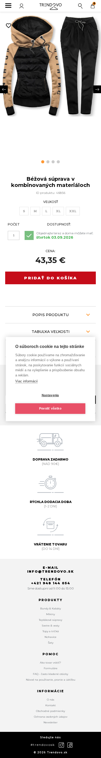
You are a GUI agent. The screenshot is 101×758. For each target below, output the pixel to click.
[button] (42, 161)
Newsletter (50, 722)
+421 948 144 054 (50, 583)
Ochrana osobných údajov (50, 716)
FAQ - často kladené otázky (50, 674)
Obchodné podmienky (50, 711)
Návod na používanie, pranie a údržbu (50, 679)
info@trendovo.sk (50, 571)
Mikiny (50, 614)
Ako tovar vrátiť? (50, 662)
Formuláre (50, 668)
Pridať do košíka (50, 277)
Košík (94, 3)
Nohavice (50, 637)
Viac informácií (26, 381)
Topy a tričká (50, 631)
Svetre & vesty (50, 625)
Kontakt (50, 705)
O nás (50, 699)
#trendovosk (43, 745)
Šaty (50, 642)
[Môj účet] (22, 6)
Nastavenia (50, 395)
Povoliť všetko (50, 408)
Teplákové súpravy (50, 620)
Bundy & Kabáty (50, 608)
